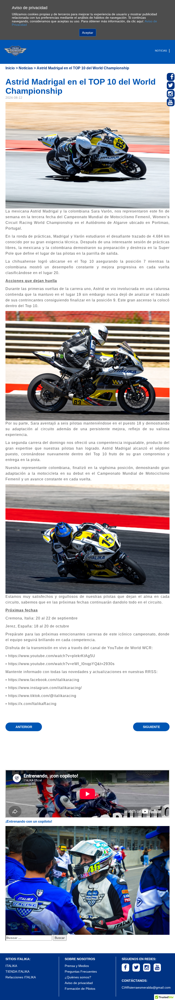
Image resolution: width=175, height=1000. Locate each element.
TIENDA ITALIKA (17, 971)
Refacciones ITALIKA (20, 977)
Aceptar (87, 32)
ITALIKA (11, 966)
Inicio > (11, 68)
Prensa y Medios (77, 966)
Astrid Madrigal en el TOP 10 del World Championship (83, 68)
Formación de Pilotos (80, 988)
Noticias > (27, 68)
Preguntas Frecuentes (81, 971)
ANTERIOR (23, 727)
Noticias (161, 50)
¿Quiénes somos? (78, 977)
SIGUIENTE (151, 727)
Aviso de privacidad (79, 983)
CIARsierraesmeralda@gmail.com (146, 987)
